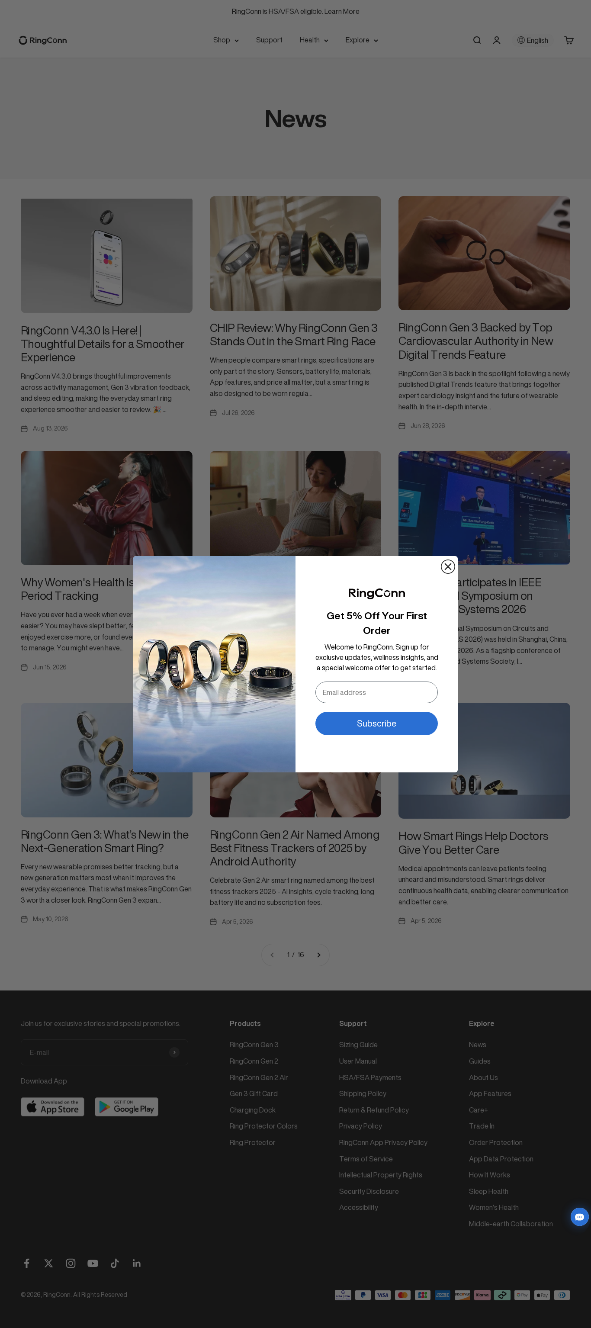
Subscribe (376, 723)
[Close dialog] (448, 566)
